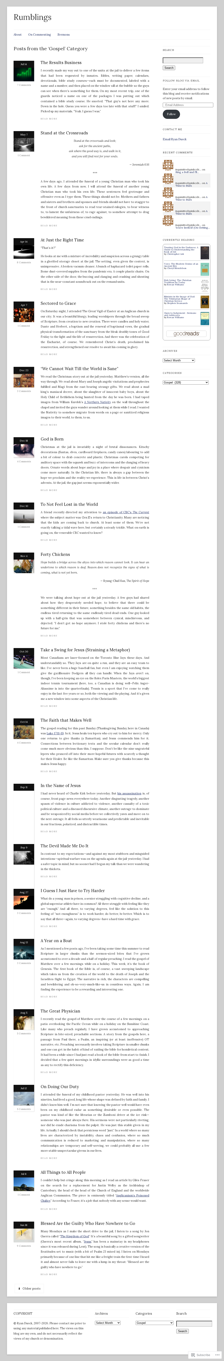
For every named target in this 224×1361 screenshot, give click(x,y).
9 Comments (24, 1245)
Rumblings (33, 17)
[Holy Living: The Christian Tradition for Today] (205, 292)
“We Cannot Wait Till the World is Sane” (79, 368)
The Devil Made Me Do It (65, 845)
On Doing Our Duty (60, 1086)
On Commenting (39, 34)
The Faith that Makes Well (66, 720)
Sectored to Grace (58, 303)
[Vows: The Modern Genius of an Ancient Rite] (205, 275)
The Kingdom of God (74, 1236)
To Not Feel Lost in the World (69, 504)
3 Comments (24, 391)
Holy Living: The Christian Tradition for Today (177, 281)
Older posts (31, 1288)
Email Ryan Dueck (175, 139)
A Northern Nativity (97, 402)
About (18, 34)
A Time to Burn (191, 184)
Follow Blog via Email (181, 80)
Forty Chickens (55, 554)
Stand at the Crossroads (64, 132)
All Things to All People (63, 1172)
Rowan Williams (175, 284)
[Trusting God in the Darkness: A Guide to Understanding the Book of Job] (205, 258)
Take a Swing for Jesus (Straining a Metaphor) (85, 649)
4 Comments (24, 461)
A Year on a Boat (56, 940)
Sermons (64, 34)
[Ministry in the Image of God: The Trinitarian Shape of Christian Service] (205, 307)
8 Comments (24, 262)
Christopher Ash (175, 254)
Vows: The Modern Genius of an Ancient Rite (181, 264)
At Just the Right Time (62, 240)
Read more (49, 118)
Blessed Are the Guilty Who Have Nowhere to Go (88, 1223)
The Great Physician (60, 1011)
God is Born (52, 439)
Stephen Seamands (177, 303)
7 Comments (24, 85)
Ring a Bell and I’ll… (187, 172)
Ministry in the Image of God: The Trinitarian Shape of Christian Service (179, 298)
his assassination (129, 793)
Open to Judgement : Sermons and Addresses (180, 314)
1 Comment (24, 155)
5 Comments (24, 1033)
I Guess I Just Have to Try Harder (73, 890)
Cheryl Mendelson (176, 268)
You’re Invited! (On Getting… (192, 227)
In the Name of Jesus (61, 785)
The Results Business (61, 62)
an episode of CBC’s (126, 512)
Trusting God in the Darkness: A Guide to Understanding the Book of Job (181, 249)
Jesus (87, 1241)
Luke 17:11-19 (55, 733)
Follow (171, 114)
